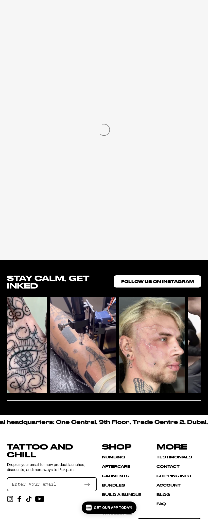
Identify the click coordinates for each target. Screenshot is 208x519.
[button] (109, 507)
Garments (115, 475)
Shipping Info (174, 475)
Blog (163, 494)
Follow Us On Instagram (157, 281)
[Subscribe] (87, 484)
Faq (161, 503)
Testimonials (174, 457)
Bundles (113, 485)
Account (169, 485)
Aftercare (116, 466)
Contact (168, 466)
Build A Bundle (121, 494)
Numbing (113, 457)
